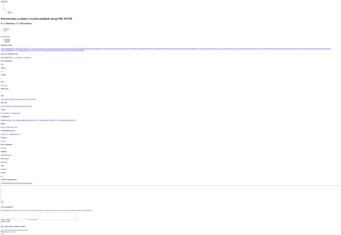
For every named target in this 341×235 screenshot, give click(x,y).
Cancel (3, 221)
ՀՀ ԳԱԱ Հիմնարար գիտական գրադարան (16, 183)
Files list (7, 41)
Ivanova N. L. (5, 134)
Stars (15, 127)
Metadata (7, 39)
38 (1, 71)
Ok (2, 201)
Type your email (5, 219)
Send (8, 221)
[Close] (1, 223)
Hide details (4, 1)
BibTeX (10, 12)
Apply (2, 233)
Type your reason (33, 219)
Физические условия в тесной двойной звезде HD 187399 (18, 99)
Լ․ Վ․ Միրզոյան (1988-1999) (46, 120)
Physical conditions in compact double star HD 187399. (16, 106)
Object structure (5, 36)
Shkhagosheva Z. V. (15, 134)
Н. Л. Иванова (5, 113)
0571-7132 (4, 85)
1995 (2, 64)
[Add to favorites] (5, 8)
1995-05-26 (4, 162)
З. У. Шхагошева (15, 113)
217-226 (3, 141)
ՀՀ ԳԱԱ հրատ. (6, 155)
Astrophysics (9, 127)
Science (3, 127)
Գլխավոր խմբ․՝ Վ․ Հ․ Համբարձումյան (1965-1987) (18, 120)
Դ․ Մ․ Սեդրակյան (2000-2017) (66, 120)
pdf (2, 176)
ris (8, 11)
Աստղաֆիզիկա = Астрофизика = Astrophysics (16, 57)
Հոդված (4, 169)
